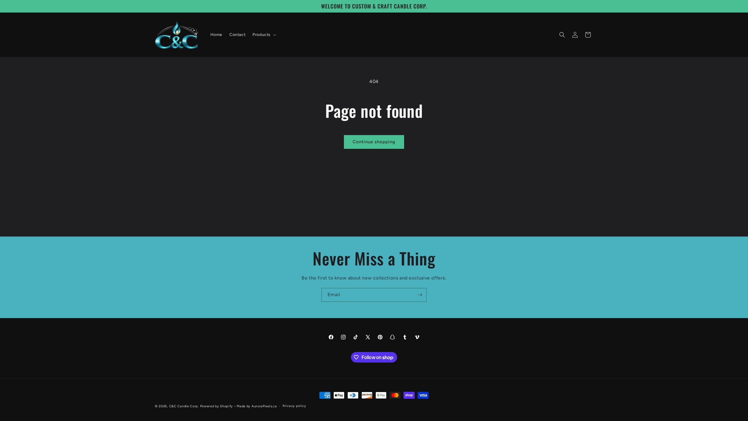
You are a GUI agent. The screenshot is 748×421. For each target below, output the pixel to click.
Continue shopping (374, 141)
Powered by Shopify (216, 406)
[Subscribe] (419, 295)
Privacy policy (294, 406)
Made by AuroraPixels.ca (257, 406)
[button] (263, 35)
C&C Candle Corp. (184, 406)
